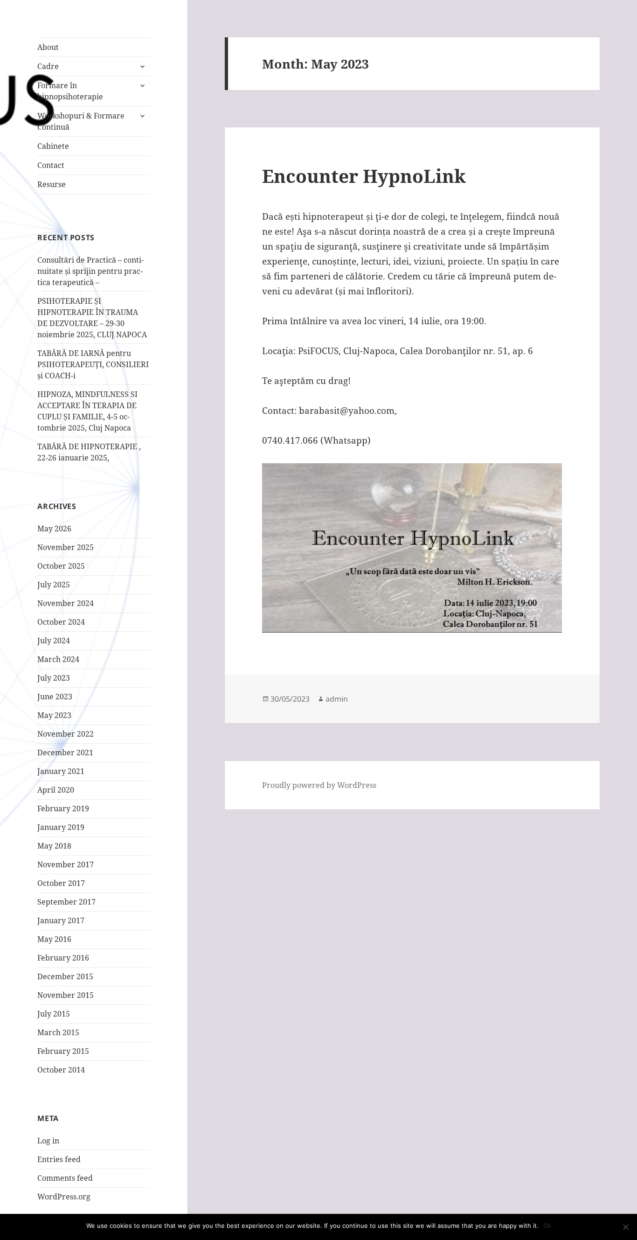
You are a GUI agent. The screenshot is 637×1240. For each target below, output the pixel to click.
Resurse (51, 184)
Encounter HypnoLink (364, 175)
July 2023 (53, 678)
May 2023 (54, 715)
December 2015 (65, 976)
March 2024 (58, 659)
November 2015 (65, 995)
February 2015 (63, 1051)
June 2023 (54, 696)
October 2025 (61, 566)
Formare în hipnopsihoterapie (70, 91)
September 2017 (66, 902)
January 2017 (60, 920)
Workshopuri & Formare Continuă (81, 121)
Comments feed (65, 1178)
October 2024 (61, 622)
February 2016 (63, 958)
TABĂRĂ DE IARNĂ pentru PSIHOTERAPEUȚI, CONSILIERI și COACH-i (93, 364)
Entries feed (59, 1159)
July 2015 (53, 1014)
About (48, 47)
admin (336, 699)
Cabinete (53, 146)
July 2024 (53, 640)
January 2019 (60, 827)
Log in (48, 1141)
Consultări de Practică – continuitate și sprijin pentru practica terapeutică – (90, 271)
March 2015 (58, 1032)
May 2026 (54, 528)
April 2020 (55, 790)
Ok (547, 1225)
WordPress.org (63, 1196)
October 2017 (61, 883)
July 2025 (53, 584)
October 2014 (61, 1070)
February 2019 (63, 808)
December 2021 (65, 752)
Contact (50, 165)
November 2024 (65, 603)
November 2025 (65, 547)
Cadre (48, 66)
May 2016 (54, 939)
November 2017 (65, 864)
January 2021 (60, 771)
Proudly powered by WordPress (319, 785)
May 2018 (54, 846)
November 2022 (65, 734)
